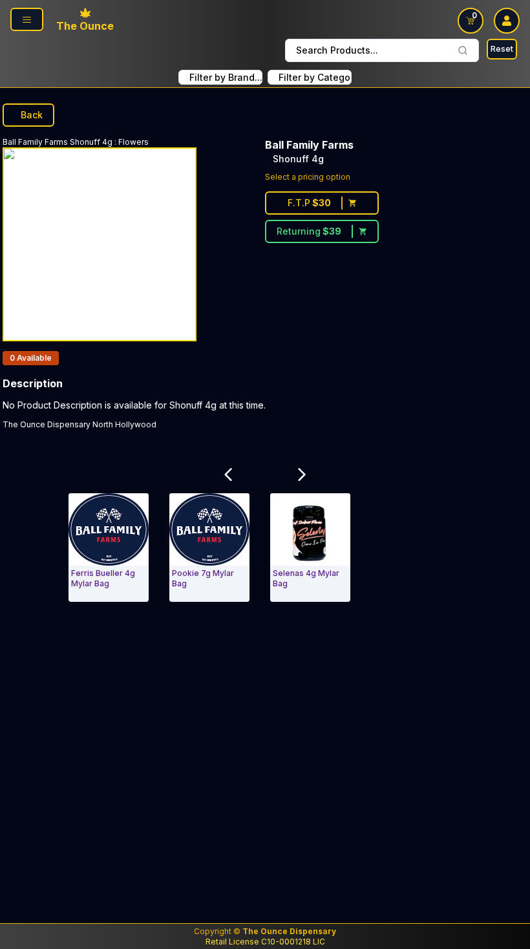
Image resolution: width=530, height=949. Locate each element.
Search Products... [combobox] (337, 50)
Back (32, 114)
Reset (502, 49)
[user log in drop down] (507, 21)
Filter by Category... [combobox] (315, 77)
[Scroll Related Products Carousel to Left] (228, 474)
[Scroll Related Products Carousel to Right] (302, 474)
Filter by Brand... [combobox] (225, 77)
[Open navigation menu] (26, 19)
